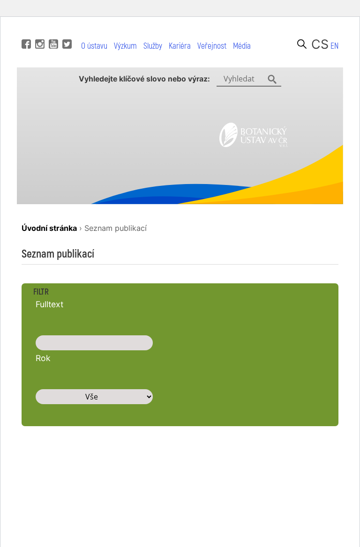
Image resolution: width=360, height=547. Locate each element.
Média (242, 46)
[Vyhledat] (302, 44)
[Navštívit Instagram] (39, 30)
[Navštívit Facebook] (25, 30)
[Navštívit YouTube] (52, 30)
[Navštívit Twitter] (66, 30)
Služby (152, 46)
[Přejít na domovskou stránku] (253, 144)
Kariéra (180, 46)
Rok (43, 358)
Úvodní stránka (49, 228)
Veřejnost (211, 46)
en (334, 46)
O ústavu (94, 46)
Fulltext (49, 304)
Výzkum (125, 46)
